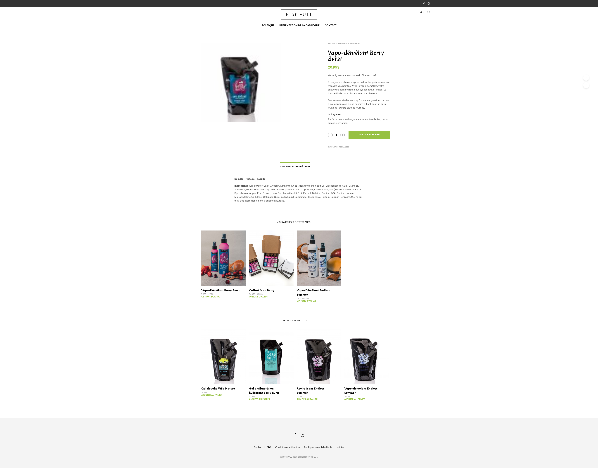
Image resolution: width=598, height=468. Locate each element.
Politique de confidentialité (318, 447)
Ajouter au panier (369, 135)
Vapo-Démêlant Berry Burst (220, 290)
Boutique (268, 25)
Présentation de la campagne (299, 25)
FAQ (269, 447)
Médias (340, 447)
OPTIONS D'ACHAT (211, 297)
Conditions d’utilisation (287, 447)
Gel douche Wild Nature (218, 388)
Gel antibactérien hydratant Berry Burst (264, 390)
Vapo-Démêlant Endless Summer (313, 292)
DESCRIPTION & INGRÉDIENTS (295, 167)
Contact (330, 25)
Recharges (355, 43)
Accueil (331, 43)
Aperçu (225, 283)
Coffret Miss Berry (261, 290)
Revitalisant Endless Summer (311, 390)
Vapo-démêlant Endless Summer (361, 390)
